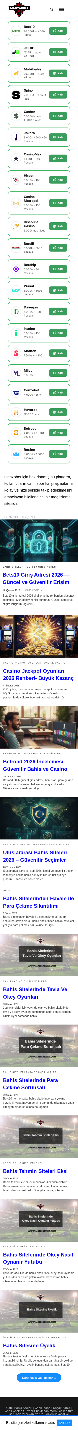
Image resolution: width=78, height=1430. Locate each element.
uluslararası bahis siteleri (40, 753)
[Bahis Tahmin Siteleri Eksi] (39, 1136)
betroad (9, 753)
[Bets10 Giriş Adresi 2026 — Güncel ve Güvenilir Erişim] (39, 540)
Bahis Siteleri (13, 567)
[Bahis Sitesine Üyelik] (39, 1311)
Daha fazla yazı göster (37, 1377)
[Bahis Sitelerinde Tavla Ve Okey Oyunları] (39, 955)
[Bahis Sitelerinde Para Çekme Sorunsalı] (39, 1046)
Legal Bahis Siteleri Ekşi (22, 1163)
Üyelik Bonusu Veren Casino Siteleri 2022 (35, 1337)
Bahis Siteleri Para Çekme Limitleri (30, 1072)
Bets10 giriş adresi (42, 567)
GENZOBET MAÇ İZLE (20, 517)
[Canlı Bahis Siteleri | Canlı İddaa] (19, 9)
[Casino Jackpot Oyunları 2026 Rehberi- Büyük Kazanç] (39, 636)
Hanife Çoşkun (32, 590)
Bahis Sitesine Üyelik (29, 1345)
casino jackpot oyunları (22, 663)
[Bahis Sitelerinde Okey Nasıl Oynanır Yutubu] (39, 1220)
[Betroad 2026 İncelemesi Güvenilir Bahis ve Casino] (39, 727)
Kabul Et (64, 1423)
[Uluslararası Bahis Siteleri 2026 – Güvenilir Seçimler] (39, 818)
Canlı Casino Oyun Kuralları (25, 981)
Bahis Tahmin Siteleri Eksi (35, 1171)
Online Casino (55, 663)
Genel (7, 890)
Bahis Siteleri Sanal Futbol (25, 1246)
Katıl (60, 30)
